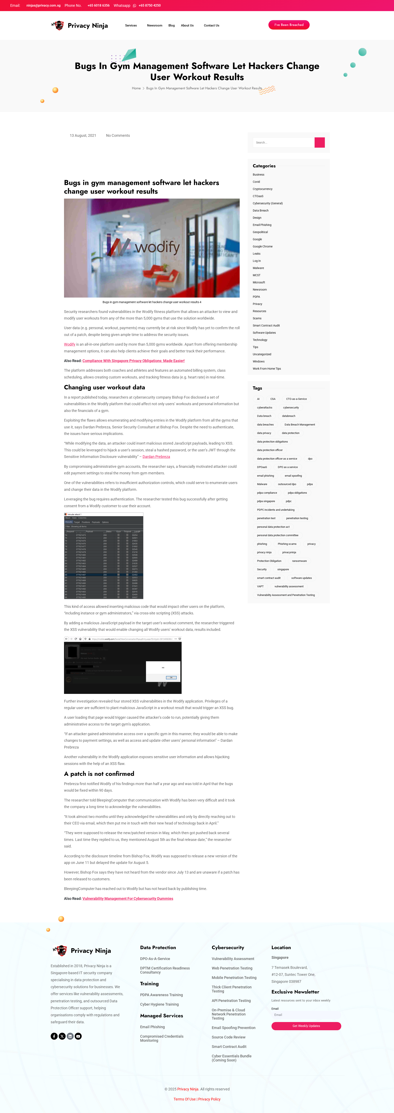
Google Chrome (263, 246)
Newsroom (154, 25)
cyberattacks (264, 407)
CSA (272, 398)
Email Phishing (262, 225)
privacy (311, 543)
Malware (258, 268)
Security (262, 569)
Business (258, 174)
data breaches (265, 424)
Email (274, 1008)
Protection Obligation (269, 560)
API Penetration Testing (231, 1000)
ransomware (299, 560)
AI (258, 398)
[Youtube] (78, 1036)
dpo (310, 458)
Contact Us (211, 25)
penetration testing (297, 518)
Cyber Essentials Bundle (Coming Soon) (232, 1058)
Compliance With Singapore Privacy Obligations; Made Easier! (133, 361)
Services (131, 25)
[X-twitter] (62, 1036)
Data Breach (261, 210)
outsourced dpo (287, 484)
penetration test (266, 518)
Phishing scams (287, 543)
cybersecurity (291, 407)
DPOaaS (262, 467)
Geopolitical (260, 232)
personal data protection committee (277, 535)
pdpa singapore (266, 501)
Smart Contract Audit (266, 325)
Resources (259, 311)
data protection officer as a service (277, 458)
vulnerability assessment (289, 586)
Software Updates (264, 332)
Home (136, 88)
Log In (257, 260)
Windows (259, 361)
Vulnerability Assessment (233, 959)
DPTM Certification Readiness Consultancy (165, 970)
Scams (257, 318)
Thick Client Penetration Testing (232, 989)
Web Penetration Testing (232, 968)
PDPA (256, 296)
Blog (171, 25)
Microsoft (259, 282)
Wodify (69, 344)
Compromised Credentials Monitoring (161, 1038)
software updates (301, 577)
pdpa (310, 484)
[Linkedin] (70, 1036)
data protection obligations (272, 441)
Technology (260, 339)
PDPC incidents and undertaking (275, 509)
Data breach (264, 415)
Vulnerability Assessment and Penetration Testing (286, 595)
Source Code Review (228, 1037)
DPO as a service (288, 467)
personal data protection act (273, 526)
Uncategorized (262, 354)
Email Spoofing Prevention (233, 1028)
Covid (256, 181)
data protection (290, 433)
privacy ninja (264, 552)
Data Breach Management (300, 424)
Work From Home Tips (267, 368)
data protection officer (270, 450)
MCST (256, 275)
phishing (262, 543)
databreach (288, 415)
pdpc (289, 501)
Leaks (256, 253)
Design (257, 217)
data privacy (264, 433)
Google (257, 239)
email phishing (265, 475)
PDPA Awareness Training (161, 995)
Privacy (257, 304)
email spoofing (293, 475)
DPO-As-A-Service (155, 959)
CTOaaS (258, 196)
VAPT (260, 586)
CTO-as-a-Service (296, 398)
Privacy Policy (209, 1099)
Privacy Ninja (88, 25)
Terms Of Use (185, 1099)
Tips (255, 347)
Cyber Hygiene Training (159, 1004)
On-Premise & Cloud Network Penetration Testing (229, 1014)
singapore (283, 569)
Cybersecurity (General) (268, 203)
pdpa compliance (267, 492)
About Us (187, 25)
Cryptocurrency (263, 189)
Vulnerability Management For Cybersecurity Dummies (127, 898)
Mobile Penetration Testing (234, 977)
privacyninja (289, 552)
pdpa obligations (297, 492)
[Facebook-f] (54, 1036)
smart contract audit (269, 577)
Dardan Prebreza (156, 456)
